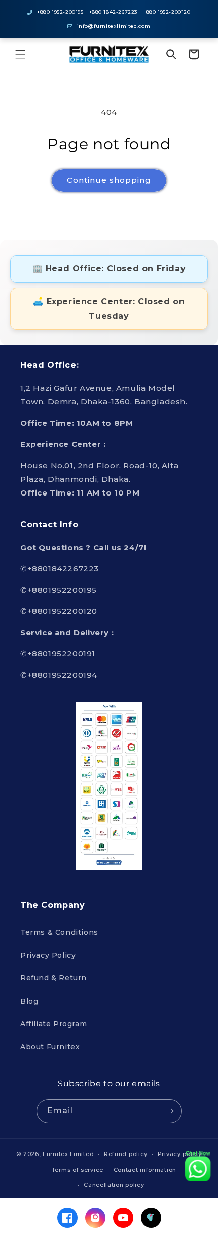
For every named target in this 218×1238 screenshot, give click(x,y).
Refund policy (126, 1154)
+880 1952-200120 (167, 12)
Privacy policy (180, 1154)
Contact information (145, 1169)
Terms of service (77, 1169)
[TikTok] (151, 1218)
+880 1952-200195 (60, 12)
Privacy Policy (48, 955)
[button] (20, 54)
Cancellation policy (114, 1184)
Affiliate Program (53, 1023)
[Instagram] (95, 1218)
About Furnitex (50, 1046)
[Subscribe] (170, 1111)
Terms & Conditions (59, 932)
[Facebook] (67, 1218)
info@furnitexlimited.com (114, 26)
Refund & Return (53, 977)
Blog (29, 1001)
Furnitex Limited (68, 1154)
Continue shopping (109, 180)
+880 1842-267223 (113, 12)
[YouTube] (123, 1218)
